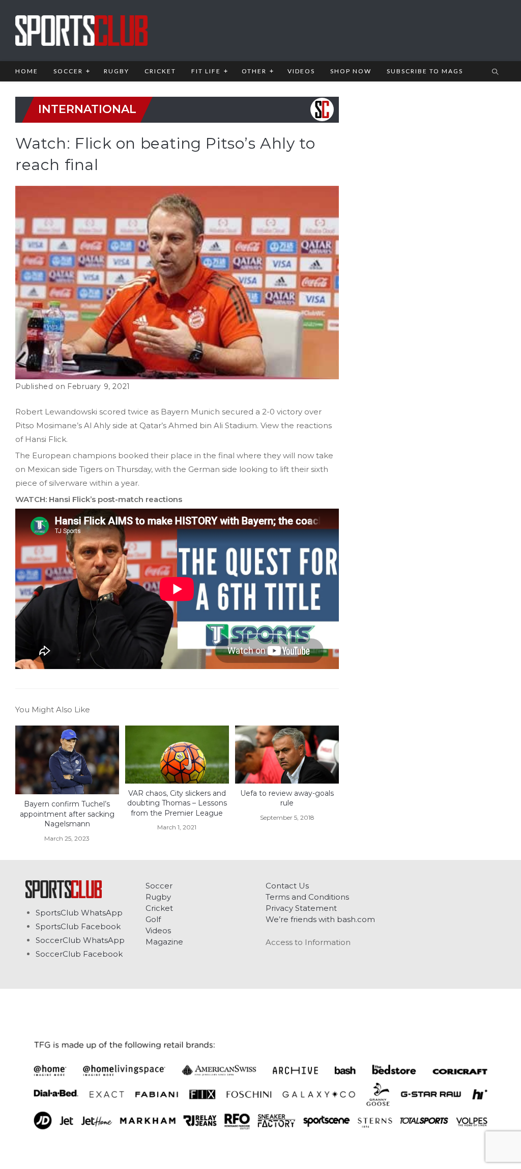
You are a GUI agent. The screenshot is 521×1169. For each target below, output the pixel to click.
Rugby (158, 897)
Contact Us (287, 885)
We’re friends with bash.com (320, 919)
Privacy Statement (301, 908)
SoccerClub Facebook (79, 954)
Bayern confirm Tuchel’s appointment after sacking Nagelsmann (67, 813)
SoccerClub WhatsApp (80, 940)
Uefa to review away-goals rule (287, 798)
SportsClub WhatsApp (79, 912)
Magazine (164, 942)
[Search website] (495, 72)
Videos (158, 930)
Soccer (159, 885)
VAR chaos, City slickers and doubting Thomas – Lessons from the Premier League (177, 803)
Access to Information (308, 942)
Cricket (159, 908)
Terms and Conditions (307, 897)
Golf (153, 919)
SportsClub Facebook (78, 926)
